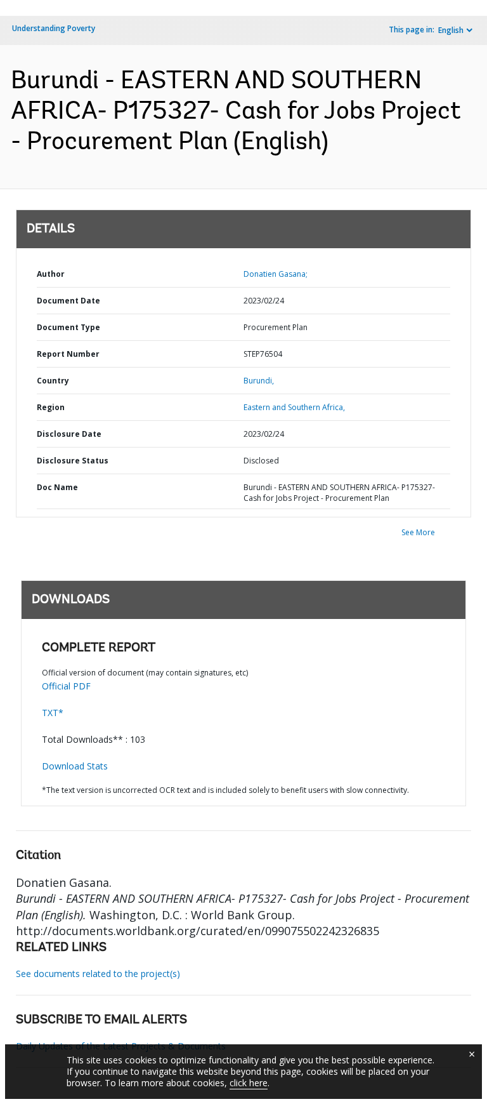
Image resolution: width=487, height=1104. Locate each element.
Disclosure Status (72, 460)
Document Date (68, 300)
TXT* (52, 713)
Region (51, 407)
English (451, 30)
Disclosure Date (69, 434)
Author (51, 274)
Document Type (68, 327)
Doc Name (57, 487)
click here (249, 1083)
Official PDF (66, 686)
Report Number (68, 354)
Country (53, 380)
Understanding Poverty (53, 28)
